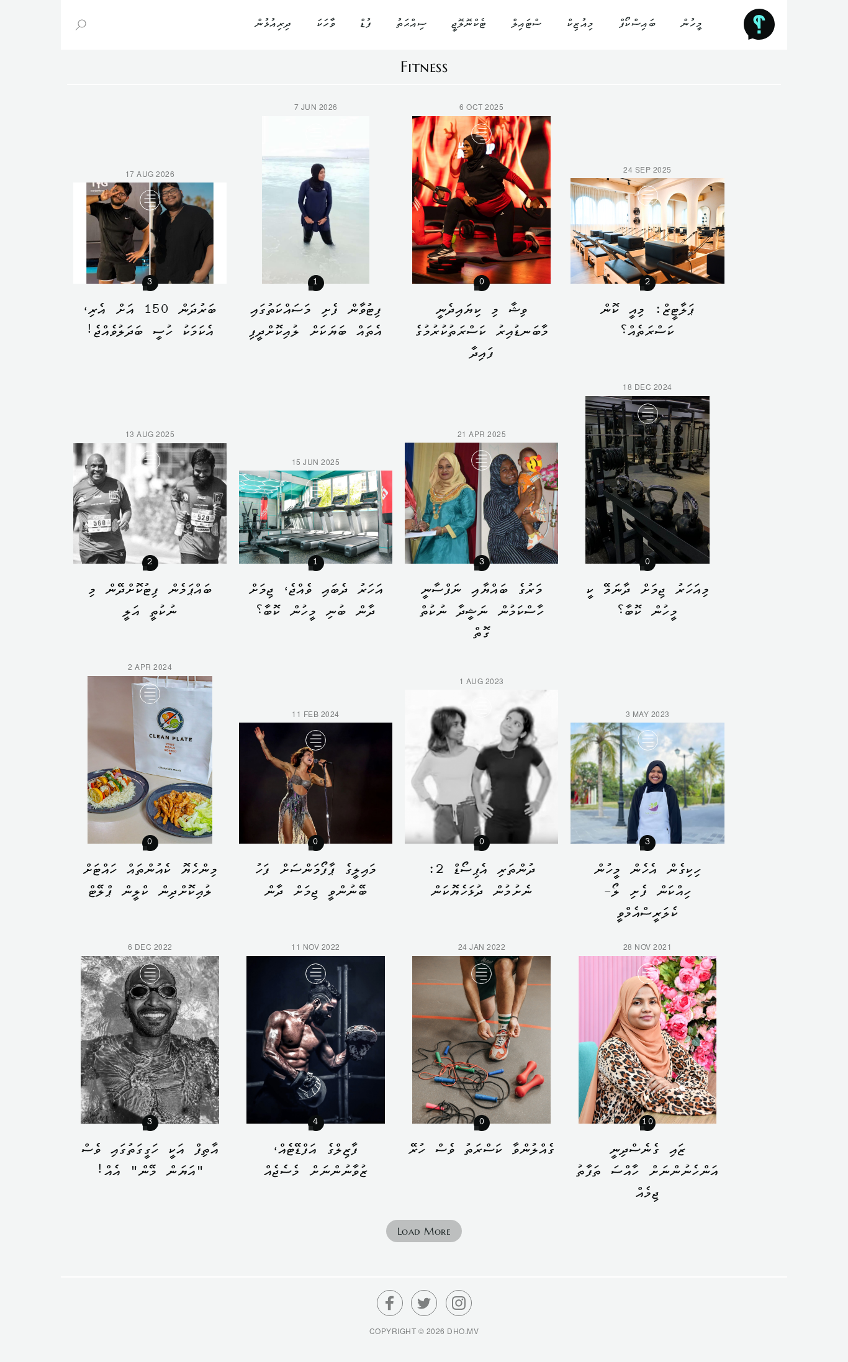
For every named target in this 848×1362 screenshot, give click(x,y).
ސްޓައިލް (527, 24)
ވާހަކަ (326, 24)
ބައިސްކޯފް (637, 24)
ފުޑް (365, 24)
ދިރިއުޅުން (273, 24)
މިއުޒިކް (580, 24)
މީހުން (691, 24)
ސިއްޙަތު (411, 24)
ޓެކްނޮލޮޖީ (469, 24)
